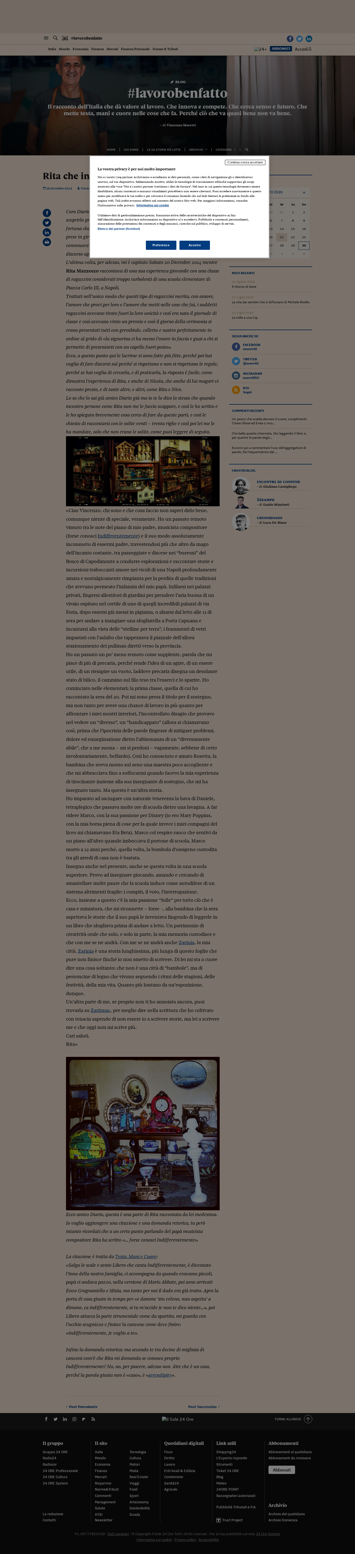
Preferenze (161, 245)
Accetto (195, 245)
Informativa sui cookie (152, 205)
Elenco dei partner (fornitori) (119, 228)
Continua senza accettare (245, 162)
